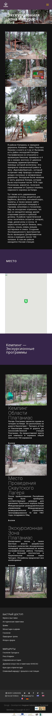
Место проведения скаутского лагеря (22, 486)
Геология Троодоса (11, 652)
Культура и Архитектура (13, 667)
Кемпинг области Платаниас (20, 413)
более (11, 443)
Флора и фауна (9, 640)
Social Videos (13, 696)
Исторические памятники (13, 622)
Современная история (12, 660)
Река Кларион (8, 656)
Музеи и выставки (10, 618)
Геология (6, 633)
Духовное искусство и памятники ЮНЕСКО (20, 664)
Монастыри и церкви (11, 629)
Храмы (5, 625)
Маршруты (28, 696)
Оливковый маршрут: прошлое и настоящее (21, 671)
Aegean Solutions (29, 705)
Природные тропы (10, 636)
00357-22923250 (14, 693)
